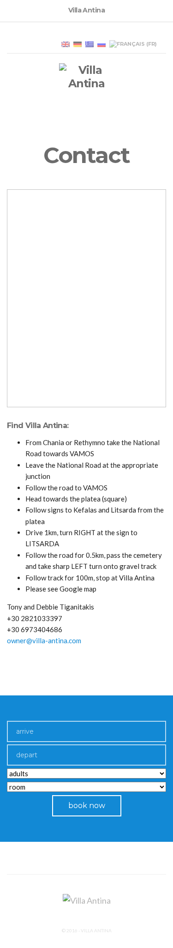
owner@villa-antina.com (44, 640)
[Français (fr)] (133, 44)
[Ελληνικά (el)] (89, 44)
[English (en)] (65, 44)
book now (86, 805)
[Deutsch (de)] (77, 44)
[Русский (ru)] (101, 44)
